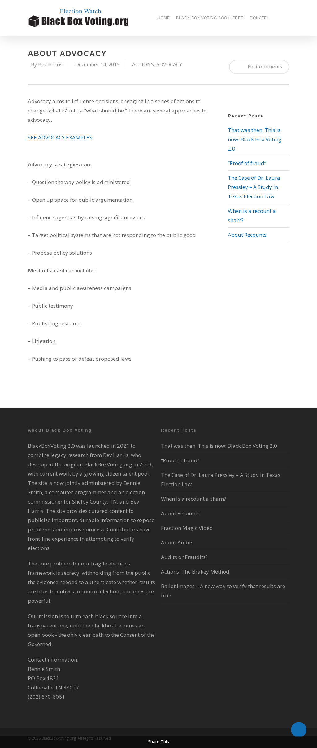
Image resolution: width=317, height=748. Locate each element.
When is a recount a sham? (193, 498)
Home (164, 18)
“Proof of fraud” (247, 163)
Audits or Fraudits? (184, 557)
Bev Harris (50, 64)
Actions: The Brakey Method (195, 571)
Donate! (259, 18)
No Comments (264, 66)
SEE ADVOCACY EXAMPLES (60, 137)
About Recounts (247, 234)
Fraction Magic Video (187, 527)
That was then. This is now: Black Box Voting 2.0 (254, 139)
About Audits (177, 542)
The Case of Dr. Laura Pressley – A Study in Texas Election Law (254, 187)
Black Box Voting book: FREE (210, 18)
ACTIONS (143, 64)
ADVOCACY (169, 64)
